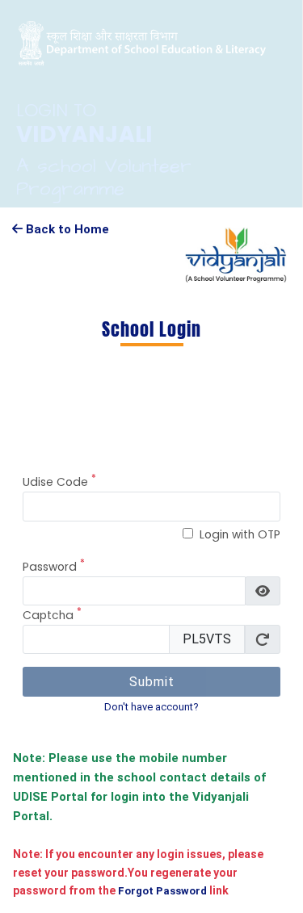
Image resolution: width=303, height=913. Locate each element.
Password (54, 566)
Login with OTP (240, 534)
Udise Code (59, 481)
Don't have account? (151, 707)
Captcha (52, 614)
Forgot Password (161, 891)
